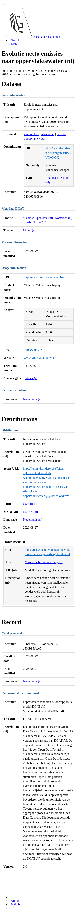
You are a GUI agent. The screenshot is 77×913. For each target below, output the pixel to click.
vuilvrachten (31, 134)
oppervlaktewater (34, 138)
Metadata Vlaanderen (46, 36)
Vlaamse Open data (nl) (38, 218)
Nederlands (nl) (32, 399)
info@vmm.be (33, 349)
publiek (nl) (31, 378)
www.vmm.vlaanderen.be (40, 357)
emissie (61, 134)
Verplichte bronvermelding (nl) (44, 562)
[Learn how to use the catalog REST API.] (9, 908)
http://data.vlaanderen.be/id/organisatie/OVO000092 (58, 153)
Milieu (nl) (29, 230)
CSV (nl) (29, 503)
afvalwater (47, 134)
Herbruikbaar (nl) (35, 222)
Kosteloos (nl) (63, 218)
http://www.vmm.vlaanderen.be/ (44, 277)
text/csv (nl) (30, 511)
